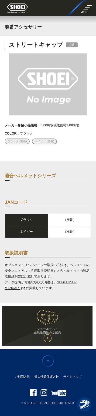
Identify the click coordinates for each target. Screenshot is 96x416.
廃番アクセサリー (23, 27)
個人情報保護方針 (46, 376)
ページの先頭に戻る (48, 361)
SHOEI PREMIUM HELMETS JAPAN (17, 8)
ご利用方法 (22, 376)
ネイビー (41, 141)
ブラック (13, 141)
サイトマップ (72, 376)
